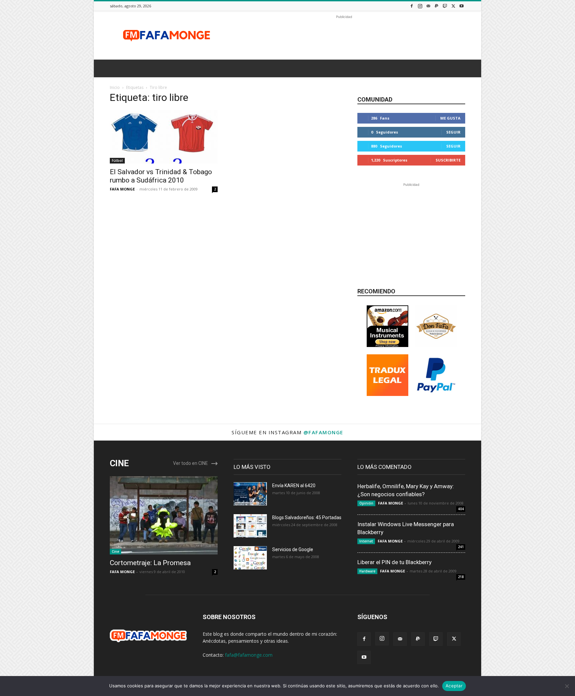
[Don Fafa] (436, 345)
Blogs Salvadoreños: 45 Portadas (306, 517)
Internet (366, 541)
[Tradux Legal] (387, 394)
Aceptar (454, 685)
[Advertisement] (344, 35)
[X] (453, 5)
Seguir (453, 132)
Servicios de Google (292, 549)
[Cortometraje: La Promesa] (164, 515)
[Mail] (428, 5)
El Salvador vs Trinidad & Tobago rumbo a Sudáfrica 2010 (161, 176)
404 (461, 509)
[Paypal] (436, 5)
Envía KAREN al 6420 (293, 485)
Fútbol (117, 160)
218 (461, 576)
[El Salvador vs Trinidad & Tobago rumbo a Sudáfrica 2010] (164, 137)
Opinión (366, 503)
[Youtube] (461, 5)
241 (461, 546)
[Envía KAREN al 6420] (250, 494)
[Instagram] (420, 5)
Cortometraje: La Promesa (150, 563)
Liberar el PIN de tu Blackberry (394, 562)
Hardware (367, 571)
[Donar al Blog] (436, 394)
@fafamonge (323, 432)
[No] (566, 686)
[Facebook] (411, 5)
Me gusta (450, 118)
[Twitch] (445, 5)
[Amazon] (387, 345)
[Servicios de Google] (250, 557)
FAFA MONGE (122, 188)
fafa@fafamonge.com (249, 655)
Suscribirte (448, 160)
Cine (115, 551)
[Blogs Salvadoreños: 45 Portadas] (250, 525)
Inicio (115, 87)
